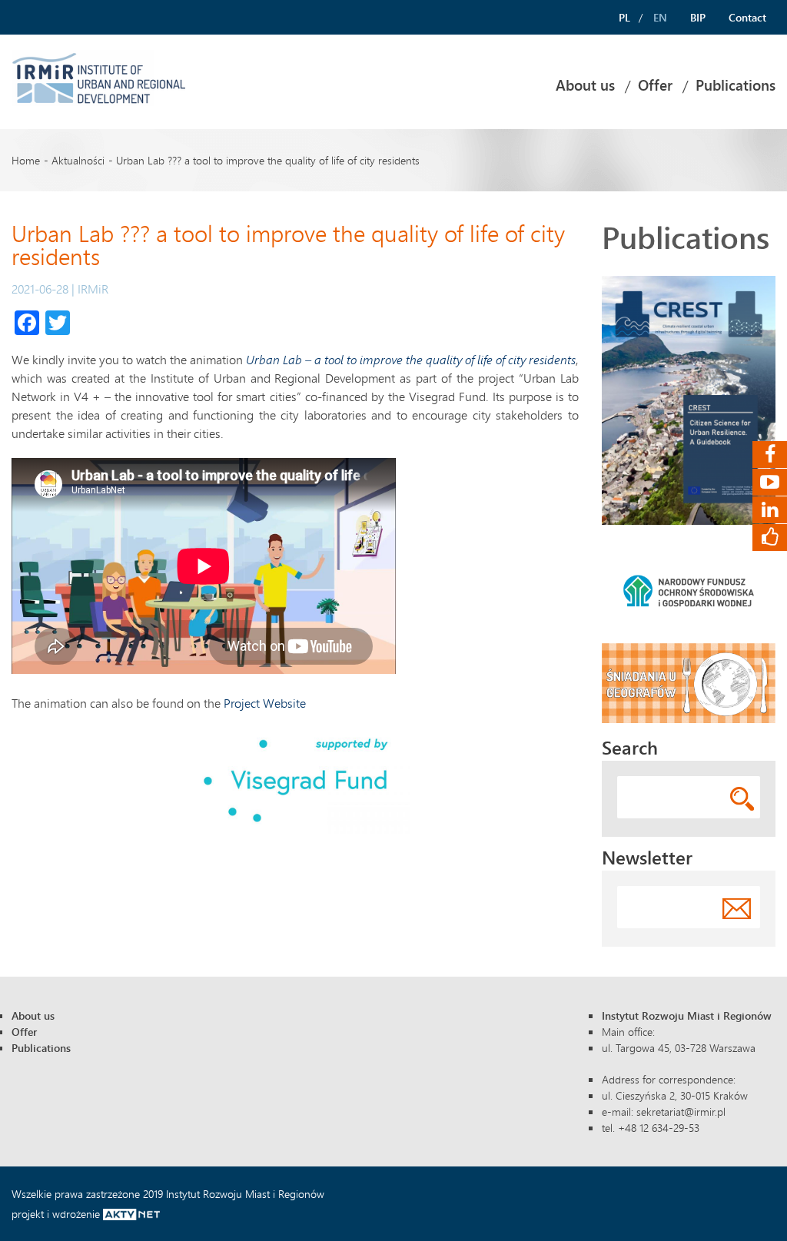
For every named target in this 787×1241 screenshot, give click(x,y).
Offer (655, 85)
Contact (747, 17)
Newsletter (647, 857)
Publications (735, 85)
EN (660, 17)
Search (630, 747)
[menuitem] (585, 86)
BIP (698, 17)
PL (624, 17)
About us (585, 85)
